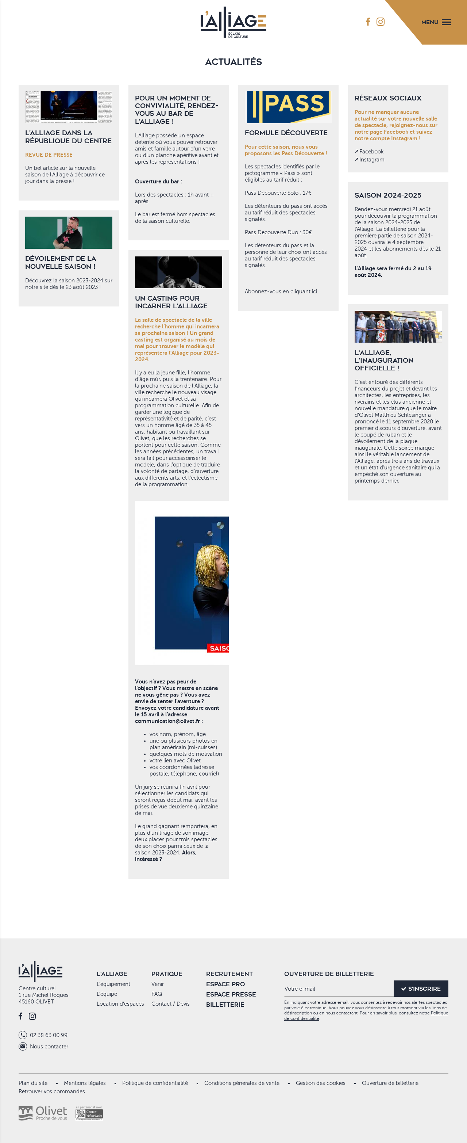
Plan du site (33, 1083)
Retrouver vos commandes (52, 1091)
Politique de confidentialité (155, 1083)
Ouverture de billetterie (390, 1083)
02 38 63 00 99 (47, 1035)
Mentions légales (85, 1083)
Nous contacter (48, 1046)
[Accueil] (233, 20)
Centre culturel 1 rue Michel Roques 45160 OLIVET (44, 995)
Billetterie (225, 1004)
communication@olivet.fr (167, 721)
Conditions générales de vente (241, 1083)
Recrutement (229, 974)
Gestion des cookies (321, 1083)
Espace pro (225, 984)
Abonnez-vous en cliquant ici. (282, 291)
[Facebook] (368, 22)
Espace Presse (231, 994)
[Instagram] (381, 22)
